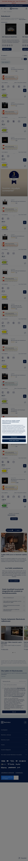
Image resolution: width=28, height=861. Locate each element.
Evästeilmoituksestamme (7, 433)
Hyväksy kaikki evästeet (14, 440)
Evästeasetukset (14, 437)
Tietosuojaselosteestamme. (17, 433)
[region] (14, 430)
